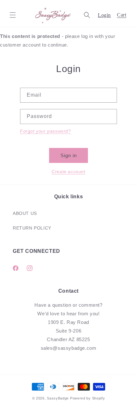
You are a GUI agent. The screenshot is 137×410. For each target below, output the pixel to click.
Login (104, 15)
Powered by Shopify (87, 398)
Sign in (69, 155)
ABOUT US (25, 213)
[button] (13, 15)
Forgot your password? (45, 131)
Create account (68, 171)
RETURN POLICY (32, 228)
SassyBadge (58, 398)
